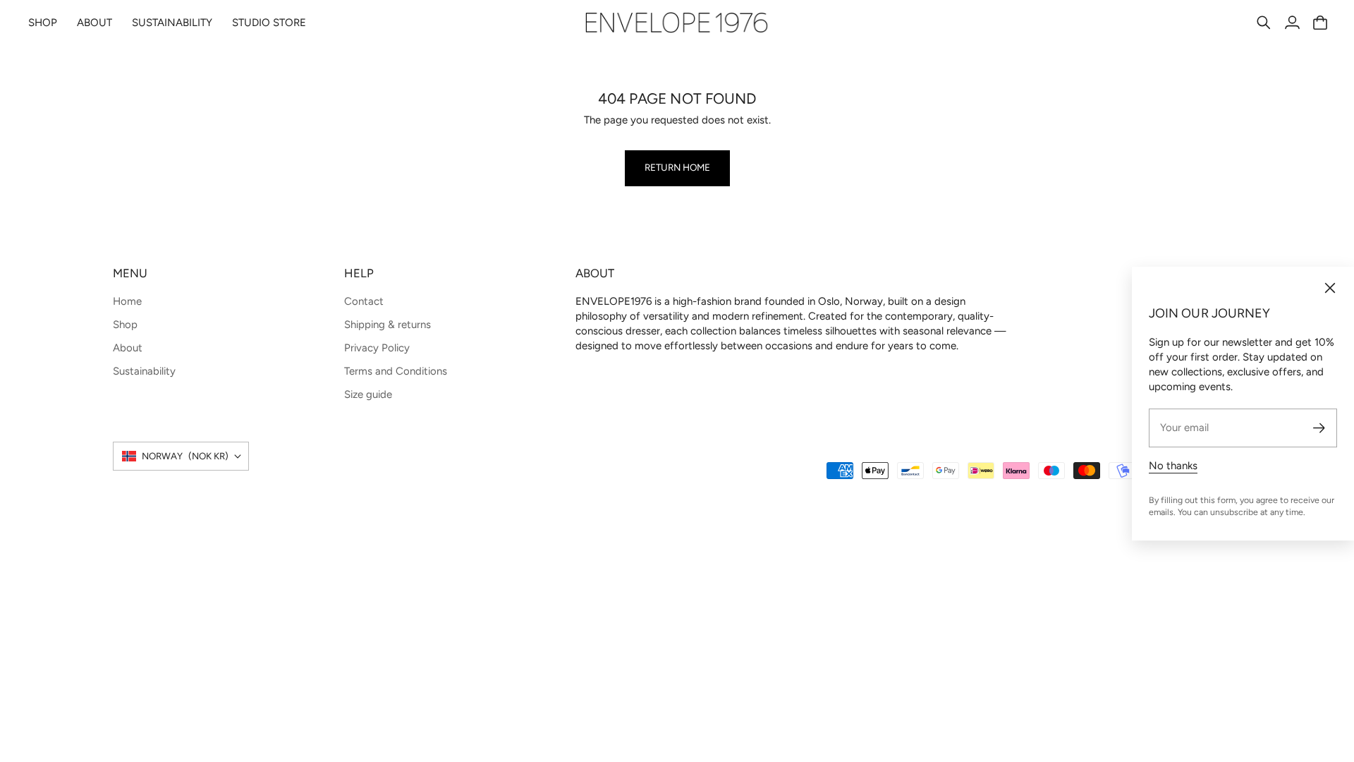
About (127, 347)
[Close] (1330, 288)
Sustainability (144, 371)
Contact (364, 301)
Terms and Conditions (395, 371)
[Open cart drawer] (1320, 22)
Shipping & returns (387, 324)
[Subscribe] (1319, 428)
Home (127, 301)
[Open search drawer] (1264, 22)
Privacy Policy (377, 347)
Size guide (368, 394)
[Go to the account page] (1292, 22)
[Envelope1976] (677, 22)
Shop (125, 324)
